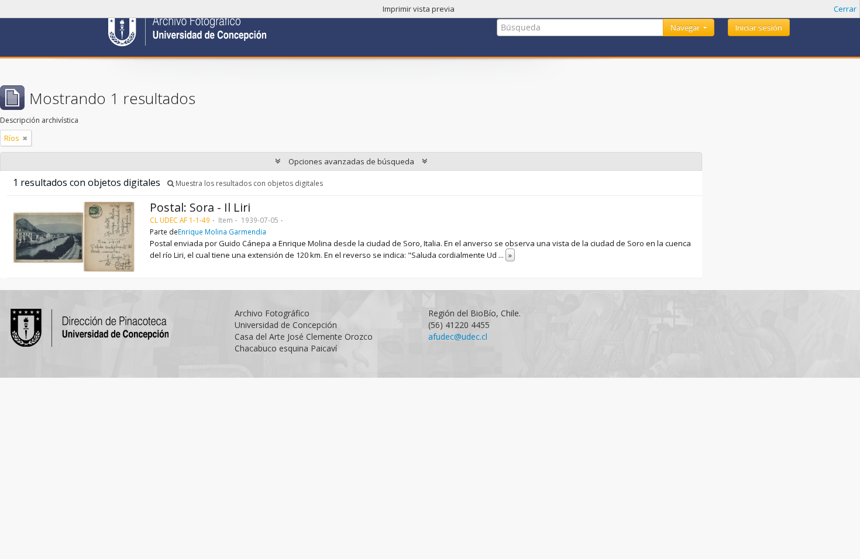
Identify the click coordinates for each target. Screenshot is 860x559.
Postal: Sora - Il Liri (200, 207)
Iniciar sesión (758, 27)
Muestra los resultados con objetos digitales (248, 183)
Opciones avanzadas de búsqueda (351, 161)
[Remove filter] (25, 138)
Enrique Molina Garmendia (222, 231)
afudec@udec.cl (457, 336)
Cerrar (845, 9)
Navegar (685, 27)
